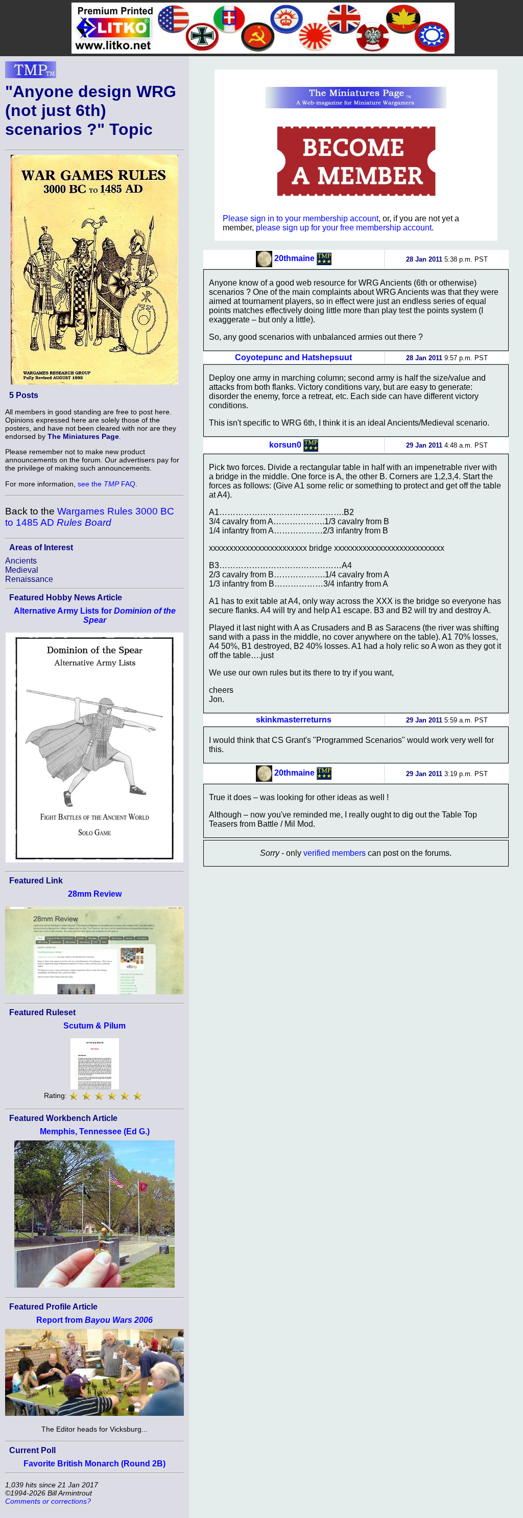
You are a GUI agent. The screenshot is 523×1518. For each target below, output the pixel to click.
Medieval (21, 570)
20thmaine (294, 258)
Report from (94, 1320)
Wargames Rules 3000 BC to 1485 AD (89, 517)
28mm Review (95, 894)
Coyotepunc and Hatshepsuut (293, 357)
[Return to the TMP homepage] (30, 72)
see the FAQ (106, 484)
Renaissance (29, 579)
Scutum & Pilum (94, 1025)
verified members (334, 853)
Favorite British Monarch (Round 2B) (94, 1463)
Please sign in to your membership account (300, 218)
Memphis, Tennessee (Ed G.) (95, 1131)
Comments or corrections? (48, 1501)
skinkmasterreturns (293, 719)
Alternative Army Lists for (95, 615)
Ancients (21, 560)
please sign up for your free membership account (344, 227)
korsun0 (285, 444)
